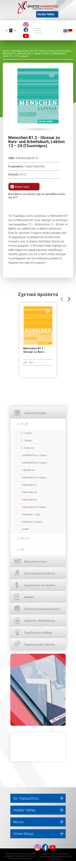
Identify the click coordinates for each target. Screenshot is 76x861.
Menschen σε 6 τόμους (34, 507)
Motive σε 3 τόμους (33, 521)
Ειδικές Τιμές (22, 186)
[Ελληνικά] (65, 30)
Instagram (26, 25)
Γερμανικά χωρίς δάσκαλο (39, 644)
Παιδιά (28, 433)
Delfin (26, 529)
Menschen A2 (30, 492)
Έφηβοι (28, 440)
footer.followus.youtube (26, 36)
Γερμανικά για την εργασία (39, 585)
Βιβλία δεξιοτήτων (35, 561)
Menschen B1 (30, 499)
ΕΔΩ (38, 690)
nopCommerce (61, 854)
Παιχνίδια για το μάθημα (38, 632)
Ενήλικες (29, 447)
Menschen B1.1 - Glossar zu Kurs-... (35, 350)
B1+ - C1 (25, 538)
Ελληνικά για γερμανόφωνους (42, 608)
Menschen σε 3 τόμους (34, 477)
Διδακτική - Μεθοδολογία (39, 620)
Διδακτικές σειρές (35, 413)
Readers (29, 597)
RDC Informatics (61, 857)
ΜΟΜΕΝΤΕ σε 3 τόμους (35, 455)
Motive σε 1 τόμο (31, 514)
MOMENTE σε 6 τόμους (35, 462)
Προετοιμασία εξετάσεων (39, 573)
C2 (22, 549)
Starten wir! (29, 470)
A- (7, 30)
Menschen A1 (30, 484)
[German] (70, 30)
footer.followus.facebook (26, 30)
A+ (15, 30)
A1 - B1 (24, 423)
